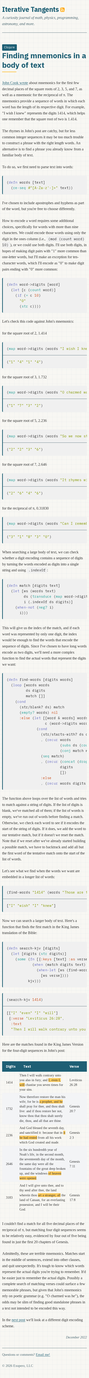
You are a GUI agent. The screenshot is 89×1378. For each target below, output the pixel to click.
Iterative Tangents (30, 9)
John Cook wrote (15, 83)
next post (18, 1320)
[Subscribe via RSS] (62, 9)
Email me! (43, 1354)
